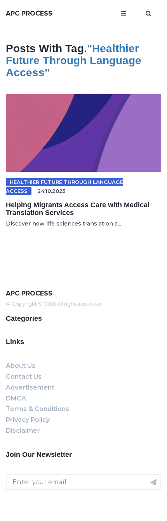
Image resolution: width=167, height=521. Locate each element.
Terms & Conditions (37, 409)
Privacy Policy (28, 419)
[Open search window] (148, 13)
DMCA (16, 398)
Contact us (24, 376)
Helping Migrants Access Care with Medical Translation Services (78, 209)
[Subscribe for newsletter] (153, 482)
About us (20, 365)
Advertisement (30, 387)
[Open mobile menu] (123, 13)
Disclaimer (23, 430)
